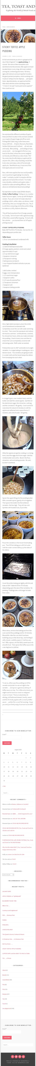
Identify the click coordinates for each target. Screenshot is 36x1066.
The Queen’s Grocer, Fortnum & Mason (13, 934)
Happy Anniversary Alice (9, 850)
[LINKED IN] (23, 1056)
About (4, 970)
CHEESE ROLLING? (7, 929)
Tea (3, 999)
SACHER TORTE (6, 891)
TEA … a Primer (6, 958)
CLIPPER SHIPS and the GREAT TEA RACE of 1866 (16, 953)
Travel (4, 1004)
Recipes (4, 994)
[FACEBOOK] (12, 1056)
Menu (19, 18)
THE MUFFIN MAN (15, 842)
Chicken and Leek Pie (8, 830)
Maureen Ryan (6, 814)
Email (4, 734)
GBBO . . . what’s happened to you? (22, 814)
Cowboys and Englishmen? (10, 910)
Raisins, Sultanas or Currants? (20, 804)
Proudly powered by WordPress (17, 1061)
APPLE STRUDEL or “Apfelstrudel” (11, 896)
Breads (4, 975)
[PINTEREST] (19, 1056)
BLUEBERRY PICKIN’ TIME (9, 901)
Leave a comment (17, 56)
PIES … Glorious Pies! (8, 915)
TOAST (14, 859)
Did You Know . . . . (7, 944)
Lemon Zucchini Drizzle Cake (16, 854)
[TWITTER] (16, 1056)
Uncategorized (6, 1008)
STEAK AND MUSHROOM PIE (20, 823)
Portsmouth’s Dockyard (19, 809)
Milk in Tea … (6, 906)
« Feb (4, 786)
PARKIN (4, 920)
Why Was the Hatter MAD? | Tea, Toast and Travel (16, 847)
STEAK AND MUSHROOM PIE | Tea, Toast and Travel (16, 828)
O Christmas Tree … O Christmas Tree (13, 939)
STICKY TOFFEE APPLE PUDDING (11, 949)
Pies (3, 984)
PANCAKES (5, 925)
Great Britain (5, 980)
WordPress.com (23, 1062)
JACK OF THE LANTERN (18, 818)
